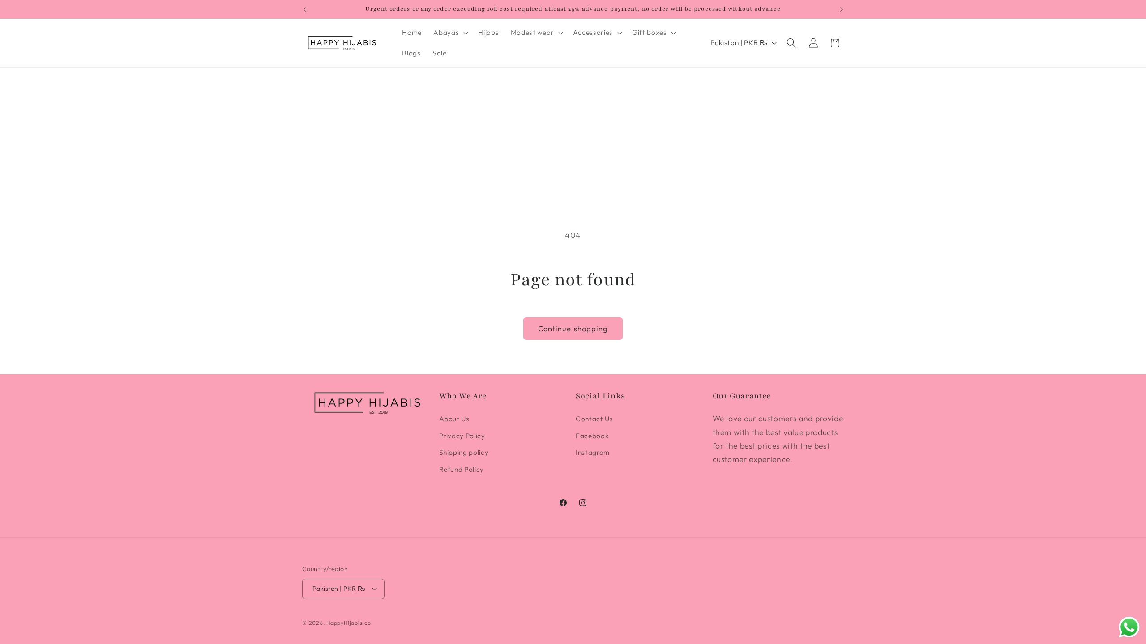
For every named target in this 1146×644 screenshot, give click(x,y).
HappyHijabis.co (348, 622)
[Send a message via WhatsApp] (1129, 627)
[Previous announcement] (305, 9)
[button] (450, 32)
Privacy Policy (462, 436)
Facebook (592, 436)
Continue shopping (573, 328)
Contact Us (594, 419)
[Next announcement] (841, 9)
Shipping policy (464, 452)
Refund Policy (461, 469)
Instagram (593, 452)
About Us (454, 419)
